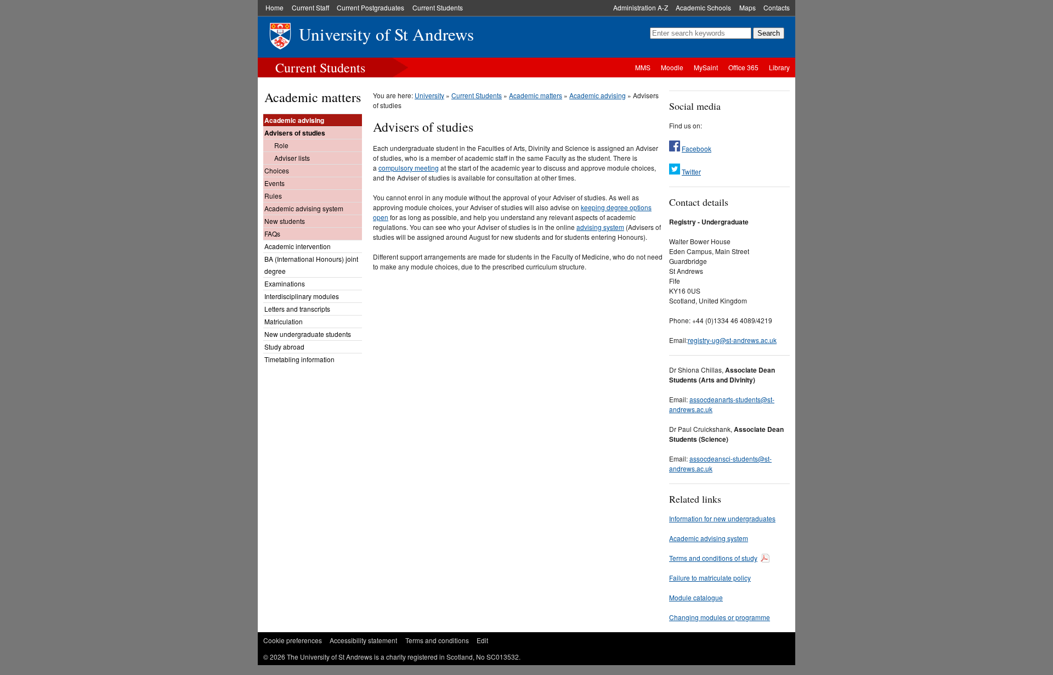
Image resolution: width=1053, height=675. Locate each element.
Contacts (776, 7)
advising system (600, 227)
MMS (642, 67)
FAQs (272, 233)
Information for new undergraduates (722, 518)
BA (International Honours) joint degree (311, 264)
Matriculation (283, 321)
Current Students (437, 7)
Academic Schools (703, 7)
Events (274, 183)
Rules (273, 195)
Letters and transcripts (297, 308)
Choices (276, 170)
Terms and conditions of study (713, 557)
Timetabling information (299, 359)
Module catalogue (696, 597)
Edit (482, 640)
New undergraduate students (307, 334)
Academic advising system (303, 208)
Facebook (696, 148)
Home (274, 7)
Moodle (672, 67)
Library (779, 67)
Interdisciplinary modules (301, 296)
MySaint (706, 67)
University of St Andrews (386, 34)
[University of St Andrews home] (269, 42)
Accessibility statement (363, 640)
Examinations (284, 283)
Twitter (691, 171)
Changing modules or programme (719, 617)
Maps (747, 7)
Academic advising (294, 120)
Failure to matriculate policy (710, 577)
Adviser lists (292, 157)
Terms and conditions (437, 640)
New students (284, 221)
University (429, 95)
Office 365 (743, 67)
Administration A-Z (640, 7)
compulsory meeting (408, 167)
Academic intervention (297, 246)
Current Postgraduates (370, 7)
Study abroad (284, 346)
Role (281, 145)
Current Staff (310, 7)
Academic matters (312, 97)
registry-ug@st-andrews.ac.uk (732, 340)
